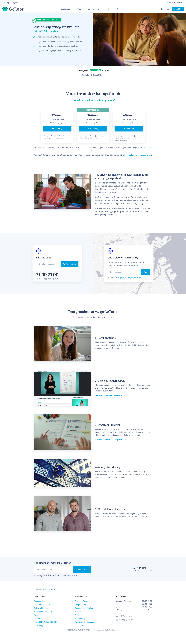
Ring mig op (70, 264)
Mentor (37, 618)
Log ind (15, 3)
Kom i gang (57, 128)
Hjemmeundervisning (43, 612)
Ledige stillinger (81, 605)
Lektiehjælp (65, 9)
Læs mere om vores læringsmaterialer (111, 440)
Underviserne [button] (93, 9)
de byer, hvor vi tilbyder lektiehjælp (129, 278)
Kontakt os (177, 9)
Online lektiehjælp (41, 608)
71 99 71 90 (47, 274)
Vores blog (38, 625)
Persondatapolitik (82, 618)
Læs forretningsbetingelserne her (137, 155)
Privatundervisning (42, 605)
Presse (78, 612)
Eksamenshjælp (40, 601)
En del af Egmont (82, 601)
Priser (108, 9)
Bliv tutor (165, 9)
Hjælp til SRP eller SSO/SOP (46, 622)
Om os (119, 9)
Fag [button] (79, 9)
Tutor (36, 615)
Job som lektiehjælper (84, 608)
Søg (7, 3)
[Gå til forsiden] (13, 9)
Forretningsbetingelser (84, 622)
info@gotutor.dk (128, 619)
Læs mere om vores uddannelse (108, 395)
